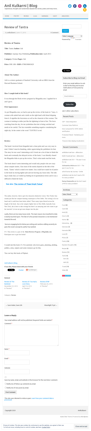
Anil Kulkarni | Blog (20, 5)
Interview (65, 227)
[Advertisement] (74, 54)
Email (6, 358)
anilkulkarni (11, 32)
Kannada (45, 16)
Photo (64, 237)
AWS (64, 262)
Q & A (35, 16)
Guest (55, 16)
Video (64, 270)
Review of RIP (44, 282)
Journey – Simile (78, 171)
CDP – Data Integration (69, 121)
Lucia (63, 234)
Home (7, 16)
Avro (64, 258)
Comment (8, 323)
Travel (64, 266)
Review (26, 16)
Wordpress (84, 416)
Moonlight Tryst (50, 305)
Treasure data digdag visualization (73, 141)
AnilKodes (65, 16)
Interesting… (66, 223)
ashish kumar (66, 171)
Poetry (16, 16)
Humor (64, 219)
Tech (63, 255)
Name (6, 349)
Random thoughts (68, 245)
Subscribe (69, 104)
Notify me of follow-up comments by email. (21, 384)
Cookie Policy (46, 427)
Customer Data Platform (70, 125)
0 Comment (54, 32)
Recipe (64, 248)
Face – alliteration (77, 152)
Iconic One (63, 416)
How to (64, 216)
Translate (78, 39)
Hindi (63, 212)
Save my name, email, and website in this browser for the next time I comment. (31, 380)
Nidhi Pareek (66, 156)
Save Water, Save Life (14, 305)
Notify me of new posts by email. (18, 388)
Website (7, 368)
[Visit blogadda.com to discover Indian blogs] (66, 277)
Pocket (21, 270)
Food (63, 205)
